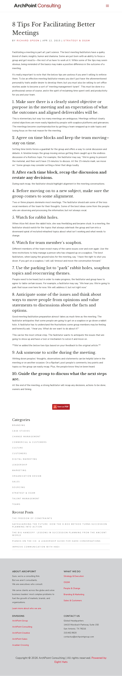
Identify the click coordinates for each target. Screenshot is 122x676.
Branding (18, 425)
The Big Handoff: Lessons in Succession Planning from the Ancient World (59, 533)
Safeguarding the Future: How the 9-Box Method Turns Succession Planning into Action (59, 525)
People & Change (72, 588)
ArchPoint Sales (19, 639)
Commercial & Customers (29, 442)
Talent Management (26, 498)
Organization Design (27, 476)
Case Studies (21, 431)
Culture (17, 448)
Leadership (19, 465)
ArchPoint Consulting (22, 626)
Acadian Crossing (20, 645)
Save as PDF (63, 407)
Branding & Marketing (74, 594)
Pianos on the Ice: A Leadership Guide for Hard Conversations (56, 541)
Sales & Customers (73, 600)
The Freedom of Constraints (32, 518)
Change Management (26, 436)
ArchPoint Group (20, 620)
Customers (19, 453)
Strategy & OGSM (77, 40)
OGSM (67, 582)
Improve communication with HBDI (36, 547)
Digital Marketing (24, 459)
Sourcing (18, 487)
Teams (16, 504)
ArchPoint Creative (21, 632)
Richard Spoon (28, 40)
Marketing (19, 470)
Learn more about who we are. (27, 608)
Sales (16, 482)
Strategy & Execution (74, 576)
